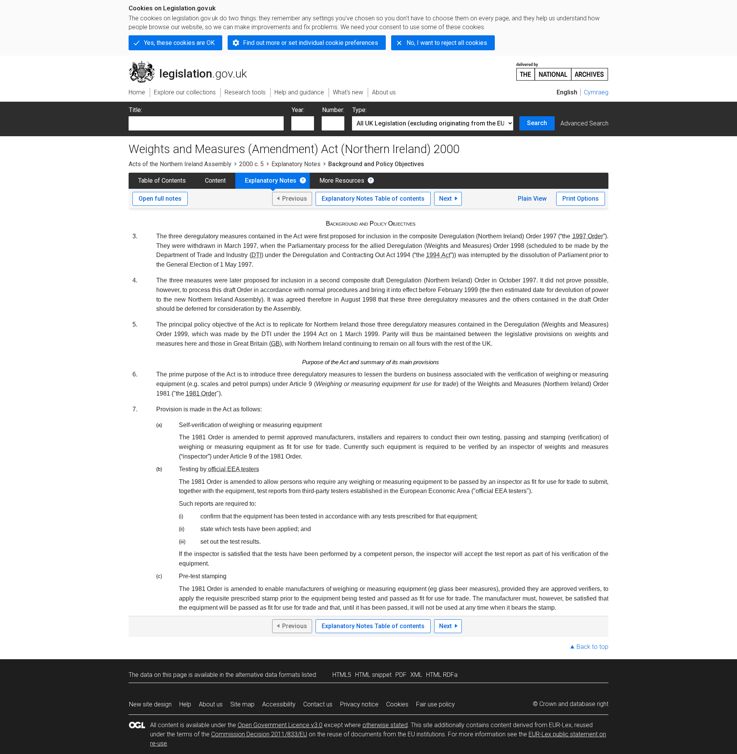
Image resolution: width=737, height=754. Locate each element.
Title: (135, 110)
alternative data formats (267, 674)
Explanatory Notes (296, 164)
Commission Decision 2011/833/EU (259, 734)
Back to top (592, 646)
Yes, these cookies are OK (179, 42)
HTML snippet (373, 674)
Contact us (317, 704)
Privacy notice (359, 704)
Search (537, 123)
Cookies (397, 704)
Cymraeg (596, 92)
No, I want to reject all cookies (447, 42)
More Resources (341, 180)
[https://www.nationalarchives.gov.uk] (562, 68)
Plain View (532, 198)
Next (445, 198)
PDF (401, 674)
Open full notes (160, 198)
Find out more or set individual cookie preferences (310, 42)
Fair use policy (435, 704)
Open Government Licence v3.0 (280, 725)
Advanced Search (584, 123)
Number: (333, 110)
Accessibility (279, 704)
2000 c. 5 (251, 164)
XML (416, 674)
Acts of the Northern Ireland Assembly (180, 164)
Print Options (580, 198)
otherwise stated (385, 725)
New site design (150, 704)
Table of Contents (162, 180)
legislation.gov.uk (192, 64)
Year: (298, 110)
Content (215, 180)
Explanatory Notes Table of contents (373, 198)
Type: (359, 110)
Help (185, 704)
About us (211, 704)
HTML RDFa (442, 674)
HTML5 (341, 674)
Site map (242, 704)
